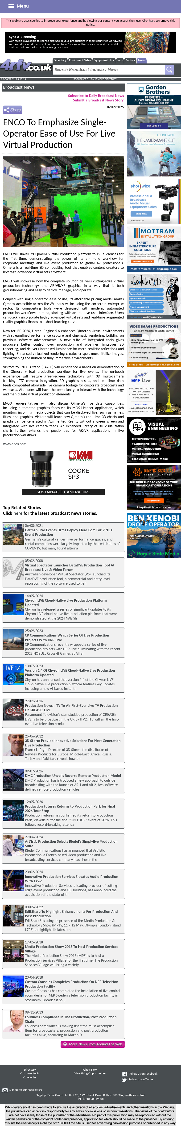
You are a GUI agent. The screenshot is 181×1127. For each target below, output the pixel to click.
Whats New (89, 1069)
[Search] (169, 70)
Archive (130, 60)
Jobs (120, 60)
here (152, 21)
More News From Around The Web (95, 1044)
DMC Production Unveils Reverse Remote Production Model (73, 776)
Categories (29, 1077)
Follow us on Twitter (141, 1079)
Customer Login (30, 1073)
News (141, 60)
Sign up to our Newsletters (25, 1090)
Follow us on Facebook (143, 1074)
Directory (60, 60)
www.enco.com (14, 444)
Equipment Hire (104, 60)
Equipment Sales (80, 60)
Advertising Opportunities (90, 1073)
